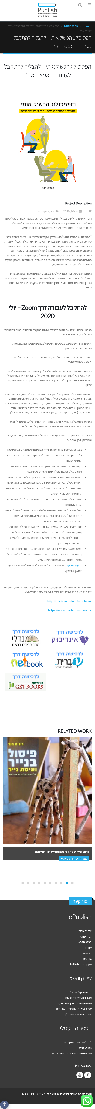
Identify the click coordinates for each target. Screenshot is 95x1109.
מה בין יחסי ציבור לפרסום (78, 997)
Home (86, 26)
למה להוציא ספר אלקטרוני (78, 1042)
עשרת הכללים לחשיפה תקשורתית (74, 1008)
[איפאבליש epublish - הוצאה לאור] (47, 10)
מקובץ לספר (85, 1047)
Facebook (87, 1075)
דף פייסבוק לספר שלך (80, 992)
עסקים (45, 211)
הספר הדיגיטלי (76, 1028)
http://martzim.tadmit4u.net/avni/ (69, 601)
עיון (39, 211)
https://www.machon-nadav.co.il (70, 610)
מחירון (88, 947)
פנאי (52, 211)
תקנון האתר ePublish (80, 964)
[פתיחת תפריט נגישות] (4, 1105)
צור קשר (80, 901)
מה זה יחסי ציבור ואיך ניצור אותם (75, 1003)
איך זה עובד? (85, 931)
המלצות (87, 953)
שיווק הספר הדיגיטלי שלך (78, 1014)
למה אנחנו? (86, 936)
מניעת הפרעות (74, 565)
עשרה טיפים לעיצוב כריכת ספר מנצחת (72, 1053)
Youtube (79, 1075)
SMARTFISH (28, 1093)
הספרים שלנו (71, 26)
